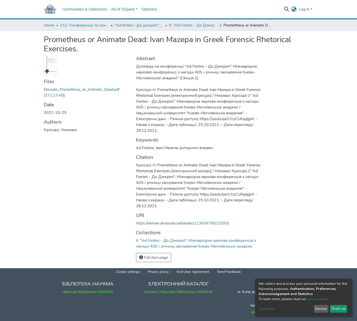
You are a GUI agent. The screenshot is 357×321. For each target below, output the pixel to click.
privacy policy (317, 299)
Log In (304, 9)
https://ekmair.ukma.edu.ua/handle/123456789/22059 (182, 223)
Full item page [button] (155, 257)
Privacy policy (158, 271)
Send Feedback (229, 271)
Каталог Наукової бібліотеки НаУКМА (178, 291)
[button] (294, 9)
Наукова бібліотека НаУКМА (88, 291)
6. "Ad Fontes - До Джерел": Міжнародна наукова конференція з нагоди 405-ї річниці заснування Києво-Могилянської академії (193, 25)
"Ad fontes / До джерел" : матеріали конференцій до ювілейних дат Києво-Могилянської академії (139, 25)
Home (49, 25)
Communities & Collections (84, 9)
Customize (266, 308)
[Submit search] (286, 9)
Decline (321, 308)
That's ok (338, 308)
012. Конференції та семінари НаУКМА (84, 25)
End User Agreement (193, 271)
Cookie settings (128, 271)
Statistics (149, 9)
